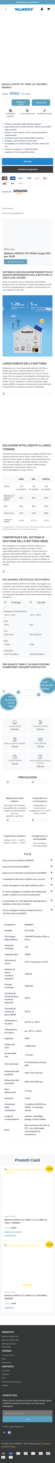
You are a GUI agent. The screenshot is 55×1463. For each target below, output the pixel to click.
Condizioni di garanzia (27, 169)
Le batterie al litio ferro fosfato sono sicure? (24, 879)
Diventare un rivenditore (27, 2)
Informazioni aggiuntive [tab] (13, 213)
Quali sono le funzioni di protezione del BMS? (25, 873)
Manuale (27, 161)
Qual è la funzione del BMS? (16, 866)
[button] (27, 860)
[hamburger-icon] (6, 9)
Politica (12, 1447)
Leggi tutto (9, 1307)
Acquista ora (41, 102)
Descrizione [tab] (7, 208)
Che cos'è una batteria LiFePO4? (18, 860)
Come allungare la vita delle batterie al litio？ (24, 885)
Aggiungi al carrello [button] (13, 1232)
